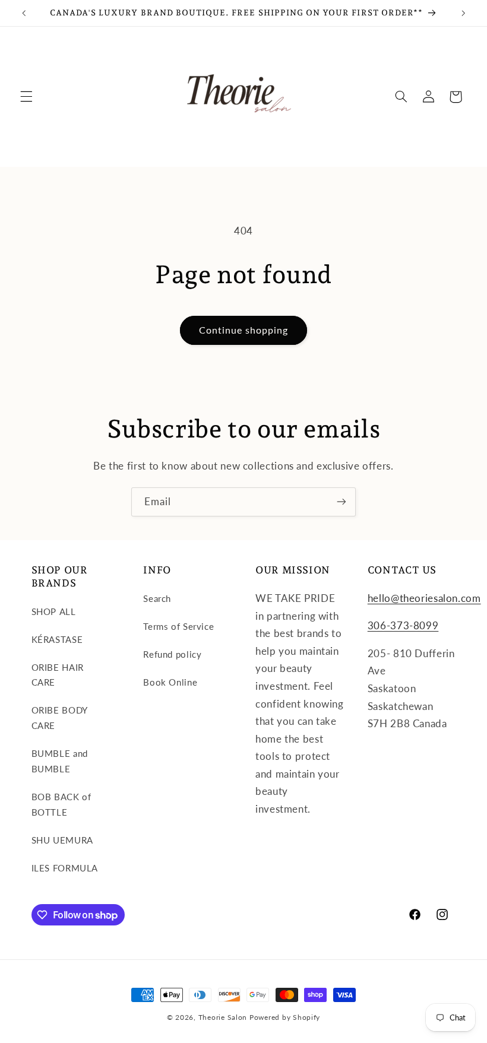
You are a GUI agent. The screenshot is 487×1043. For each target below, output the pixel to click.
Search (157, 598)
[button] (26, 96)
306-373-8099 (403, 625)
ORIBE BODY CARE (59, 718)
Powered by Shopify (284, 1017)
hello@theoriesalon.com (424, 598)
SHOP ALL (53, 611)
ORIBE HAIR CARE (57, 675)
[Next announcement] (463, 13)
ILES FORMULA (65, 868)
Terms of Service (178, 626)
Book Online (170, 682)
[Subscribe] (341, 501)
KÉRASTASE (57, 639)
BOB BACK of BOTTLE (61, 804)
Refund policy (172, 654)
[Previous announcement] (24, 13)
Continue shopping (244, 329)
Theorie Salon (223, 1017)
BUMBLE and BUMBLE (59, 761)
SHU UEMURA (62, 840)
